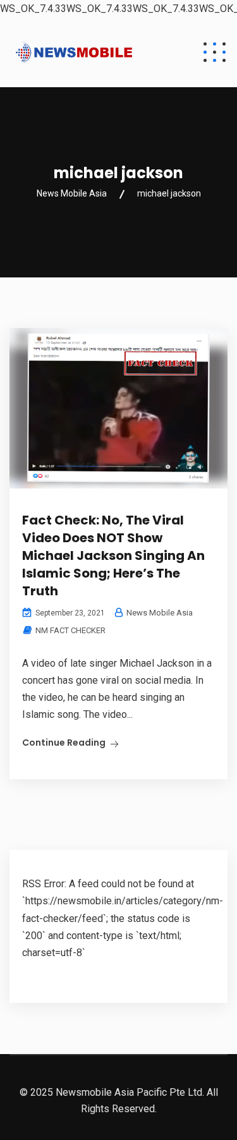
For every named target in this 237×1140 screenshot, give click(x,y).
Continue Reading (64, 742)
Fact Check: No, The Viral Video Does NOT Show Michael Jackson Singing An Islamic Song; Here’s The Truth (113, 555)
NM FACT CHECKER (70, 630)
